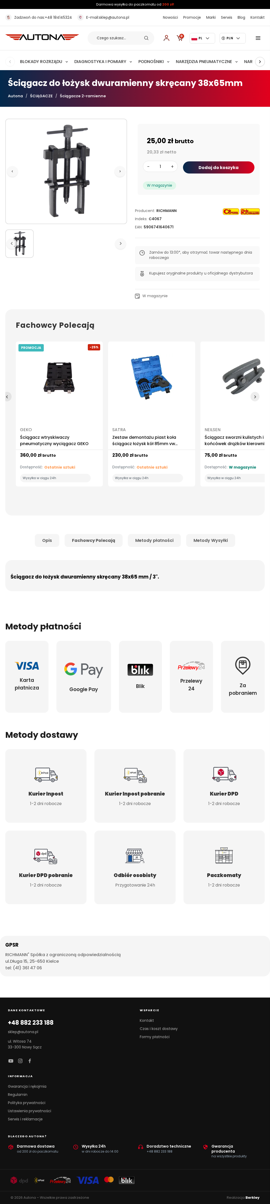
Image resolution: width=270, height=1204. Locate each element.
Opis (47, 540)
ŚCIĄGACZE (41, 96)
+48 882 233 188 (31, 1022)
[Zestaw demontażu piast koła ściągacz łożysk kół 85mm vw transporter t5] (151, 380)
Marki (211, 17)
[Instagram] (20, 1061)
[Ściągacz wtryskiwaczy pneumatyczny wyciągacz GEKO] (59, 380)
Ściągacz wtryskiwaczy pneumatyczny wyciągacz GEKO (54, 440)
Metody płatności (154, 540)
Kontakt (257, 17)
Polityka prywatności (26, 1102)
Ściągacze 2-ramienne (83, 96)
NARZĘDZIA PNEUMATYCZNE (204, 62)
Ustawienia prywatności (29, 1111)
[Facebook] (30, 1061)
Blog (241, 17)
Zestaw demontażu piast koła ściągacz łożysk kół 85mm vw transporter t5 (144, 443)
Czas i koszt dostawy (159, 1028)
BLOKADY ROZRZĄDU (41, 62)
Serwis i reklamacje (25, 1119)
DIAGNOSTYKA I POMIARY (100, 62)
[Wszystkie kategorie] (259, 38)
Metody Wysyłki (211, 540)
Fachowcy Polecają (93, 540)
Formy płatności (155, 1036)
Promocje (192, 17)
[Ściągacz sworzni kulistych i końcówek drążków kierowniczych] (244, 380)
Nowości (170, 17)
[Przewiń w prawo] (260, 61)
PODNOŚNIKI (151, 62)
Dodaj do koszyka (219, 168)
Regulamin (17, 1094)
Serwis (226, 17)
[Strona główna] (42, 39)
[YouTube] (11, 1061)
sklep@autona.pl (107, 17)
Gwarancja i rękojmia (27, 1086)
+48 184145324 (43, 17)
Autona (15, 96)
